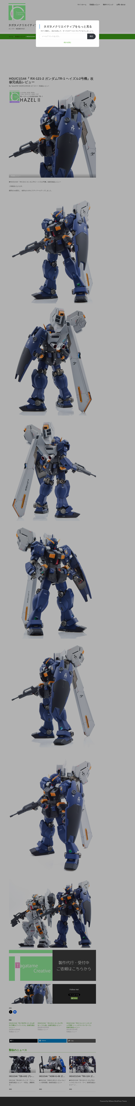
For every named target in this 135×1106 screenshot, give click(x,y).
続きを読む (67, 42)
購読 (91, 36)
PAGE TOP (130, 1071)
